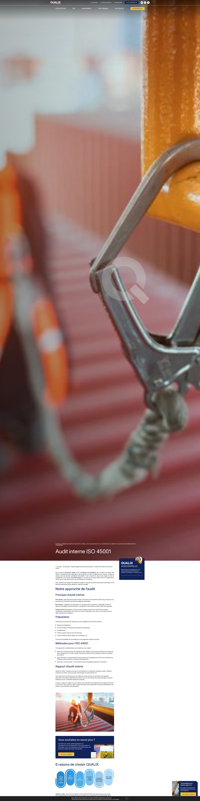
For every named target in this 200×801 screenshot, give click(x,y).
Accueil (59, 566)
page (117, 799)
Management (87, 8)
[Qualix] (55, 2)
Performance (103, 8)
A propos (95, 2)
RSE (74, 8)
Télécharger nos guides (188, 794)
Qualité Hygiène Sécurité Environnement (82, 566)
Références (119, 8)
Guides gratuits (106, 2)
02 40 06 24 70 (132, 2)
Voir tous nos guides (66, 754)
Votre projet (137, 8)
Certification (60, 8)
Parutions (119, 2)
